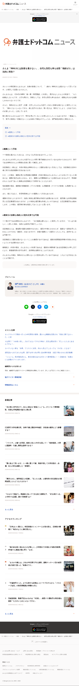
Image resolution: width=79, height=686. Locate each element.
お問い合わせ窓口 (28, 651)
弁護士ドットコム (9, 9)
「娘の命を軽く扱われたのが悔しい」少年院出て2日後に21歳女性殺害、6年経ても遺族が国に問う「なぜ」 (35, 548)
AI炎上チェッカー (38, 673)
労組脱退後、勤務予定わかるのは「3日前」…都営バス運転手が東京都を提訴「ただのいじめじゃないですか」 (35, 599)
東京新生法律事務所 (21, 287)
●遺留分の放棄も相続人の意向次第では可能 (24, 136)
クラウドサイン (20, 666)
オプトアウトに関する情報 (59, 654)
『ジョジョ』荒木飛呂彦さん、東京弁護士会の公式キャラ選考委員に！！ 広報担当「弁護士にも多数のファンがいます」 (39, 358)
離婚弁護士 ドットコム (63, 669)
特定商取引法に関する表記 (33, 654)
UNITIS (28, 673)
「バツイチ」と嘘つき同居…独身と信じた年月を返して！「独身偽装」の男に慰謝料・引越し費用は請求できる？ (33, 444)
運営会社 (46, 654)
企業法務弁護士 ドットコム (46, 669)
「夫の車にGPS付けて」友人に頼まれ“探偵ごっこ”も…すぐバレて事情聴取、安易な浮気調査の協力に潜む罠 (32, 408)
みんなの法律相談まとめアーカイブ (12, 673)
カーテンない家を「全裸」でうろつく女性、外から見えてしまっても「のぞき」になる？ (38, 348)
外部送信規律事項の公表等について (12, 654)
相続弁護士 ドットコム (29, 669)
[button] (53, 307)
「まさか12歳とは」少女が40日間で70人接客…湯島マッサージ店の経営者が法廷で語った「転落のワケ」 (35, 563)
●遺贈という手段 (14, 132)
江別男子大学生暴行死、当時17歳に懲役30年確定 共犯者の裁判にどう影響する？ (33, 428)
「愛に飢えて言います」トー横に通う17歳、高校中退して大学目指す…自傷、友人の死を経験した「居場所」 (32, 464)
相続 (17, 9)
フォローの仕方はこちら (39, 15)
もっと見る (9, 509)
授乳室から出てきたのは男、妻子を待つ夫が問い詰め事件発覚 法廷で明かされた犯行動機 (38, 352)
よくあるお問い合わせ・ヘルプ (11, 651)
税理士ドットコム (7, 666)
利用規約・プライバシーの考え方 (45, 651)
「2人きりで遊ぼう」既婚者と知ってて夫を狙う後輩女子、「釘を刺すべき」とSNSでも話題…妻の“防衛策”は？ (33, 495)
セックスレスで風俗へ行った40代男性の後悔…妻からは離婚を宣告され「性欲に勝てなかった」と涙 (39, 335)
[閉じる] (77, 14)
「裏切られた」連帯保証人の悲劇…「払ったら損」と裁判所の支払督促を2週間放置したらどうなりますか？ (33, 479)
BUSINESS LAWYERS (34, 666)
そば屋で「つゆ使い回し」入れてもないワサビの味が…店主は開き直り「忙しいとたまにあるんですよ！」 (39, 342)
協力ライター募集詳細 (13, 377)
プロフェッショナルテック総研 (11, 669)
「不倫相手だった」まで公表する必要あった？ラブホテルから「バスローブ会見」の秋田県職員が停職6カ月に (34, 584)
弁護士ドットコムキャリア (50, 666)
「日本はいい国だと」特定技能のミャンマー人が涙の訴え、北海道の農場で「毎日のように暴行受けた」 (34, 527)
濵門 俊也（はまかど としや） (30, 284)
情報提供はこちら (11, 385)
